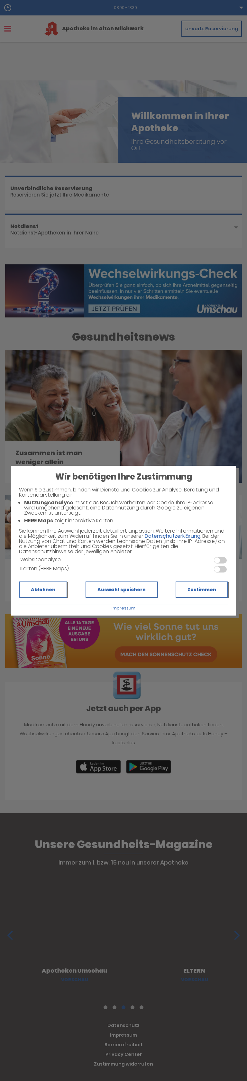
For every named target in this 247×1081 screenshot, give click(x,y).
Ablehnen (43, 589)
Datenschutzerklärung (172, 536)
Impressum (123, 608)
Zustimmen (202, 589)
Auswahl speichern (121, 589)
